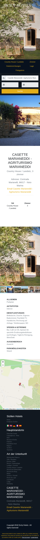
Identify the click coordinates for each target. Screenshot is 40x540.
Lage (32, 66)
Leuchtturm (10, 479)
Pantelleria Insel (12, 443)
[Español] (20, 426)
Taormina (9, 450)
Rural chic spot (11, 477)
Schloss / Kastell (12, 475)
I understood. (34, 537)
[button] (38, 256)
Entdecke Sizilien (12, 422)
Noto (8, 437)
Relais (9, 473)
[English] (11, 426)
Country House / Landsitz (14, 62)
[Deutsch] (14, 426)
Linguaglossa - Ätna (13, 435)
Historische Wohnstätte (14, 469)
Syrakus (9, 447)
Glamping (10, 483)
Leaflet (6, 409)
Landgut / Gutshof (12, 465)
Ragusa (9, 445)
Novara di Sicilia (12, 439)
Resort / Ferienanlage (13, 463)
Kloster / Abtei (11, 461)
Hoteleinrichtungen (13, 66)
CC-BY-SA (36, 409)
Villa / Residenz (11, 459)
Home (8, 420)
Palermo (9, 441)
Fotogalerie (20, 70)
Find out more (26, 537)
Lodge (8, 481)
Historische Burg (12, 471)
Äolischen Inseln (12, 433)
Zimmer (32, 62)
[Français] (17, 426)
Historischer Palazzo (13, 457)
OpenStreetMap (21, 409)
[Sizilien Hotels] (7, 5)
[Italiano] (8, 426)
